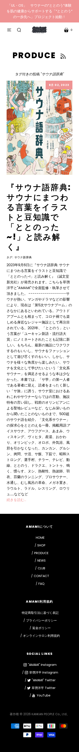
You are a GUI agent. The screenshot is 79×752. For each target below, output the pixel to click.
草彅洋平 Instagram (43, 672)
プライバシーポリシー (41, 620)
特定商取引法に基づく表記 (40, 613)
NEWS (41, 560)
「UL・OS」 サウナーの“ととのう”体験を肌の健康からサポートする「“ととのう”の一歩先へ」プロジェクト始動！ (39, 11)
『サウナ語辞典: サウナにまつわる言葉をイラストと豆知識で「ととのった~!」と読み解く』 (39, 217)
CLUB (41, 568)
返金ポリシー (41, 628)
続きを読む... (16, 499)
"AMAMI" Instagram (42, 665)
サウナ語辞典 (23, 257)
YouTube (43, 695)
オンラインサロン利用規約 (41, 635)
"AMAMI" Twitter (44, 680)
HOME (40, 537)
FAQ (41, 583)
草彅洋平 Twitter (44, 688)
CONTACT (41, 576)
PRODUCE (35, 55)
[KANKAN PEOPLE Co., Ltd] (39, 30)
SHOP (41, 545)
